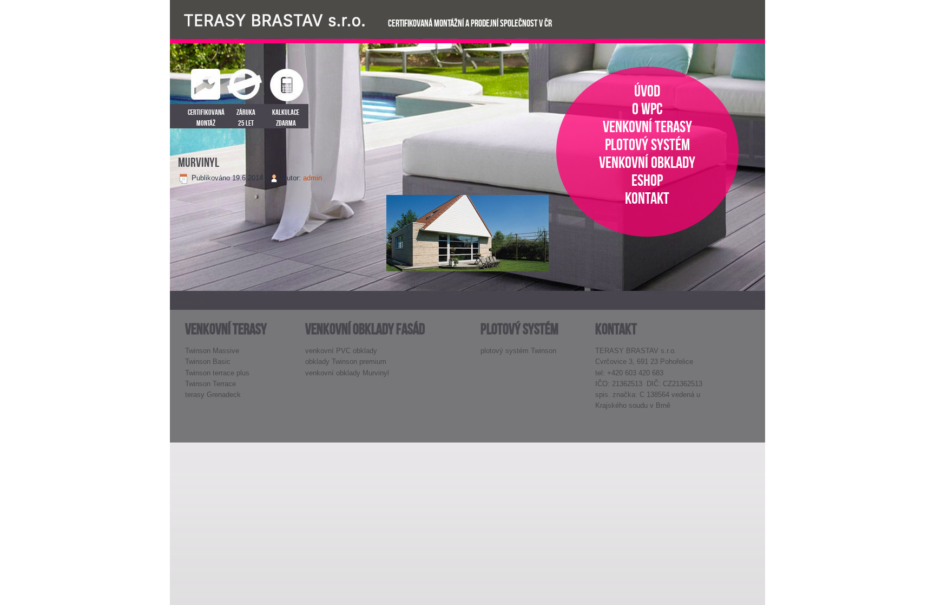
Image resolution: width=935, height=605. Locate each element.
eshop (647, 180)
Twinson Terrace (210, 384)
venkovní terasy (647, 126)
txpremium (189, 302)
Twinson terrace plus (217, 373)
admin (312, 178)
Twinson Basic (208, 361)
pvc (756, 302)
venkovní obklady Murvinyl (347, 373)
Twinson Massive (212, 351)
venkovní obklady (647, 162)
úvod (647, 91)
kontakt (647, 198)
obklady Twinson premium (345, 361)
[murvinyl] (467, 273)
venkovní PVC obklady (341, 351)
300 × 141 (488, 286)
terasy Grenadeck (213, 395)
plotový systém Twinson (518, 351)
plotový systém (647, 144)
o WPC (647, 109)
